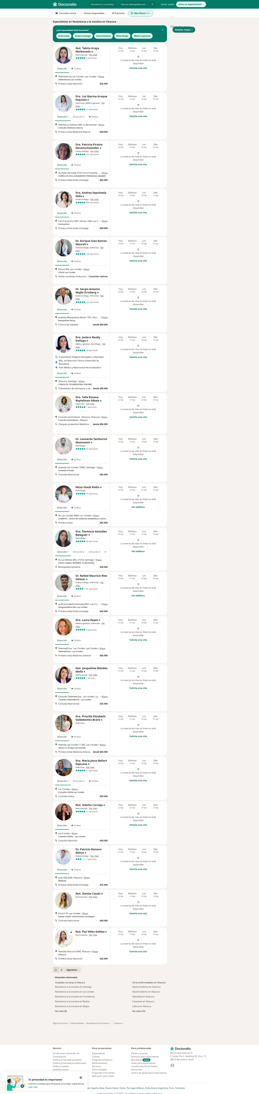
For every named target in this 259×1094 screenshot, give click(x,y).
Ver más (93, 54)
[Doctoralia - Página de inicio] (70, 4)
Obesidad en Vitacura (143, 996)
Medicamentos (99, 1063)
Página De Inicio (60, 1023)
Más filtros (141, 13)
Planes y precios (139, 1053)
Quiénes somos (61, 1069)
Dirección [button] (62, 68)
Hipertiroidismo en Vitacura (146, 986)
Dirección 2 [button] (78, 116)
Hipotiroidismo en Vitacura (146, 991)
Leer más (33, 1086)
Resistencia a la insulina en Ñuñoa (72, 1001)
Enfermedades (77, 1023)
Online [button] (77, 68)
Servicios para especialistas (145, 1056)
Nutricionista (103, 35)
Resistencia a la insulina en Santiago (73, 986)
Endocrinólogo (83, 35)
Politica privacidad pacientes (67, 1059)
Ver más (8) (61, 1011)
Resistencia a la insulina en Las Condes (74, 991)
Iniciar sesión (167, 4)
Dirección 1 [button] (63, 116)
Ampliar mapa (182, 29)
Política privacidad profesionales (69, 1063)
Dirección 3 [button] (94, 551)
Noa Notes (140, 1059)
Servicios (96, 1066)
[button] (163, 30)
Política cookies (61, 1066)
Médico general (142, 35)
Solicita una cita (138, 68)
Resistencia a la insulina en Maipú (72, 1006)
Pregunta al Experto (102, 1059)
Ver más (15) (138, 1011)
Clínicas (96, 1056)
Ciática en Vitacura (141, 1006)
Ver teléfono (138, 507)
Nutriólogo (122, 35)
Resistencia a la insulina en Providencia (75, 996)
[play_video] (63, 938)
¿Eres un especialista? (190, 4)
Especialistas (98, 1053)
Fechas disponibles (94, 13)
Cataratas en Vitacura (143, 1001)
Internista (63, 35)
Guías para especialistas (143, 1063)
